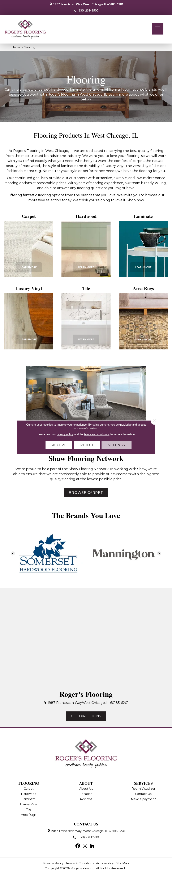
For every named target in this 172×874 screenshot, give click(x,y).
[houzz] (92, 846)
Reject (87, 445)
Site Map (122, 863)
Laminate (29, 799)
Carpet (29, 789)
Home (16, 47)
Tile (28, 809)
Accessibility (105, 863)
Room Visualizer (143, 789)
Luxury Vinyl (29, 804)
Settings (116, 445)
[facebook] (77, 846)
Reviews (86, 799)
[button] (29, 267)
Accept (59, 445)
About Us (86, 789)
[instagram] (85, 846)
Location (86, 794)
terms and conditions (96, 434)
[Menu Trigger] (157, 29)
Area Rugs (28, 815)
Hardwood (28, 794)
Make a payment (143, 799)
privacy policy (65, 434)
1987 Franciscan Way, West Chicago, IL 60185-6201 (88, 4)
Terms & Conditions (80, 863)
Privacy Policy (53, 863)
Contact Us (143, 794)
